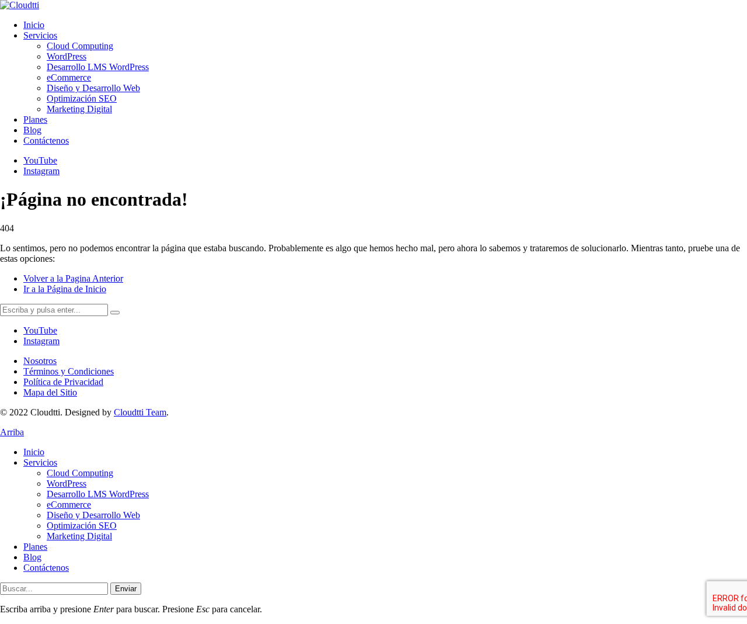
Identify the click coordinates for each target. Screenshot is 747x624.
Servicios (40, 462)
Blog (32, 557)
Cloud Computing (80, 473)
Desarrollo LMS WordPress (98, 494)
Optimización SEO (82, 526)
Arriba (12, 432)
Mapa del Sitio (50, 392)
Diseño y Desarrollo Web (93, 515)
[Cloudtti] (19, 5)
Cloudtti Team (140, 412)
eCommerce (69, 504)
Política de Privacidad (63, 382)
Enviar (126, 588)
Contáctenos (46, 568)
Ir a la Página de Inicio (64, 289)
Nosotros (40, 361)
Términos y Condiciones (68, 371)
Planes (35, 547)
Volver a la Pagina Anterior (73, 278)
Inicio (33, 452)
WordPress (66, 483)
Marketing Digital (79, 536)
